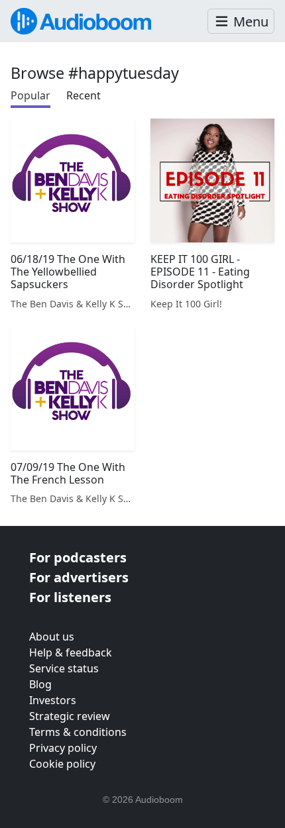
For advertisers (79, 577)
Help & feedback (70, 652)
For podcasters (78, 557)
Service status (64, 668)
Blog (40, 684)
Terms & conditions (78, 732)
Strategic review (69, 716)
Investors (52, 700)
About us (51, 636)
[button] (240, 21)
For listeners (70, 597)
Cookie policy (62, 763)
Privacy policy (63, 748)
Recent (83, 95)
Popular (30, 95)
